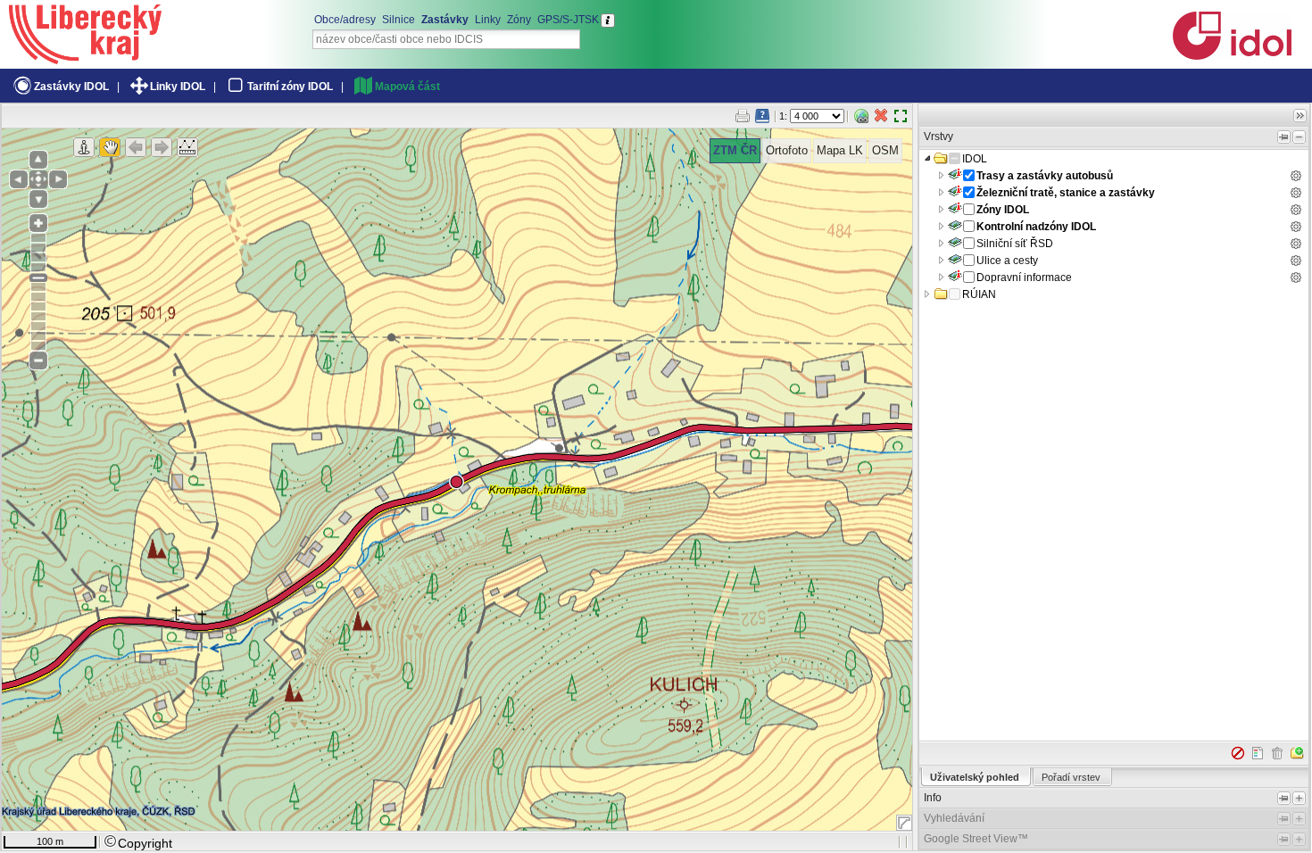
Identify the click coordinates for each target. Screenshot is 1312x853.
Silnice (398, 19)
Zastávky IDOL (71, 86)
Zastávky (445, 19)
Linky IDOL (177, 86)
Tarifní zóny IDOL (290, 86)
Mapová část (407, 86)
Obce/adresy (345, 19)
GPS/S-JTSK (568, 19)
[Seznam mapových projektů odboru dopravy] (85, 58)
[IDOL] (1231, 56)
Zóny (519, 19)
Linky (488, 19)
